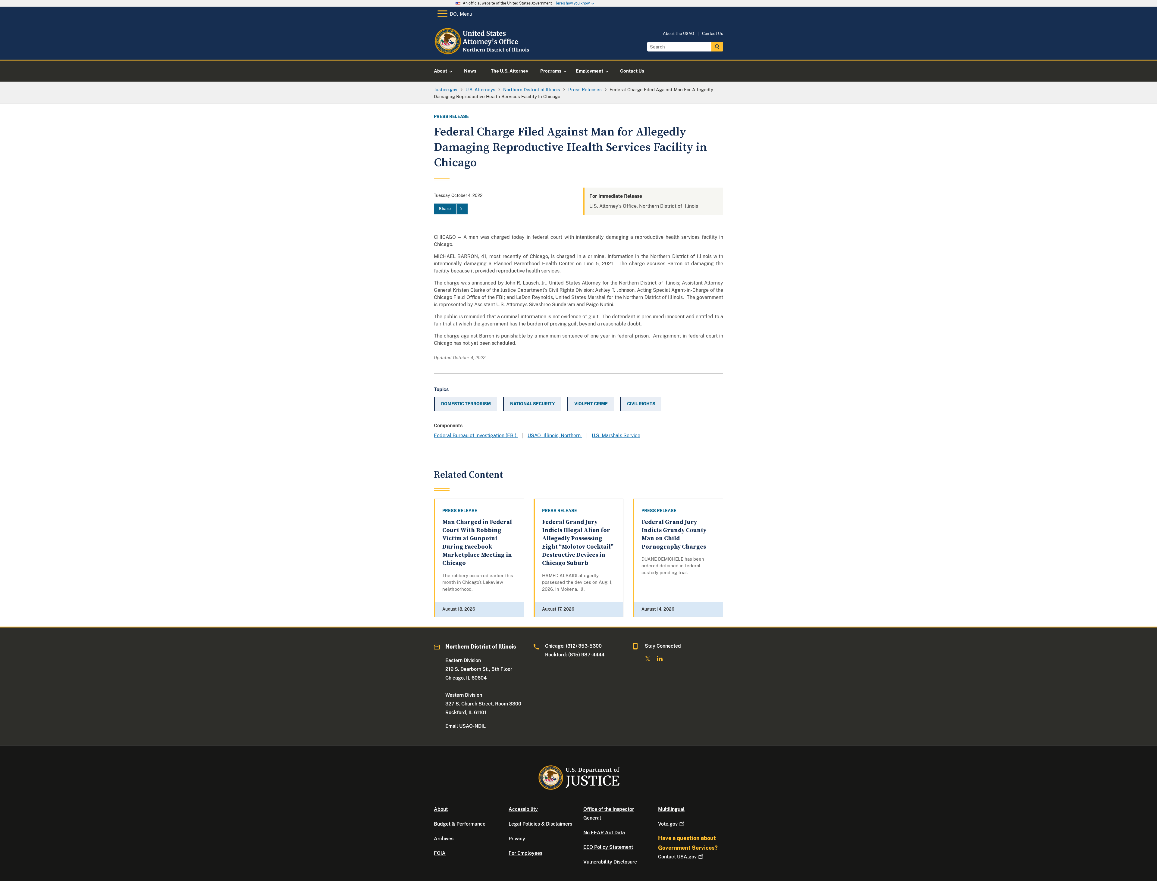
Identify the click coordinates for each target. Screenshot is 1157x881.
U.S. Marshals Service (616, 435)
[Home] (483, 52)
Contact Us (712, 33)
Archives (443, 839)
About (441, 809)
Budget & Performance (459, 824)
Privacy (517, 839)
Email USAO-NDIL (465, 726)
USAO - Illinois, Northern (555, 435)
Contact (677, 857)
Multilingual (671, 809)
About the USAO (678, 33)
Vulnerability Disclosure (610, 862)
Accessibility (523, 809)
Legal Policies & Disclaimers (540, 824)
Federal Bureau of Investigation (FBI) (476, 435)
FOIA (440, 853)
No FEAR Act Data (604, 833)
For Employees (525, 853)
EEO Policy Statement (608, 847)
